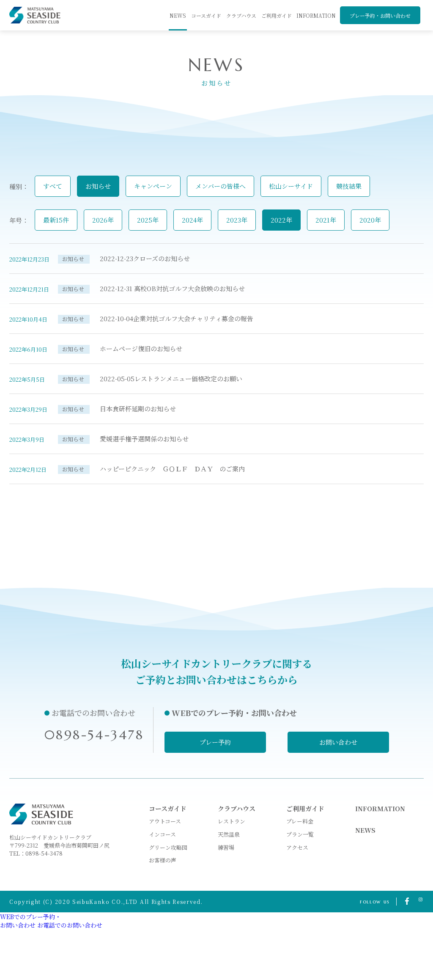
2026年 (103, 219)
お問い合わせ (338, 742)
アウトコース (165, 821)
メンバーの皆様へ (220, 186)
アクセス (297, 847)
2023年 (236, 219)
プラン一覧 (300, 834)
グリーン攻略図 (168, 847)
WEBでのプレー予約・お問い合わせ (30, 920)
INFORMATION (316, 15)
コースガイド (206, 15)
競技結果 (349, 186)
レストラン (231, 821)
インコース (162, 834)
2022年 (281, 219)
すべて (52, 186)
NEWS (365, 830)
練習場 (226, 847)
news (178, 15)
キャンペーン (153, 186)
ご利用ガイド (276, 15)
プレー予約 (215, 742)
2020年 (370, 219)
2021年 (325, 219)
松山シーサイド (291, 186)
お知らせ (98, 186)
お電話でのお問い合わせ (69, 925)
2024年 (192, 219)
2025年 (148, 219)
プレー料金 (299, 821)
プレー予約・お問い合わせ (380, 15)
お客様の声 (162, 860)
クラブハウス (241, 15)
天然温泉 (229, 834)
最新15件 (56, 219)
